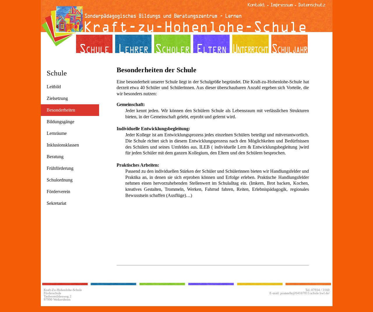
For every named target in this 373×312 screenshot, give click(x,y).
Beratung (55, 156)
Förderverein (58, 191)
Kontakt (256, 5)
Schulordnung (60, 179)
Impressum (281, 5)
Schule (57, 73)
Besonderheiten (61, 109)
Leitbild (54, 86)
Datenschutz (312, 5)
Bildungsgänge (60, 121)
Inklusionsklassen (63, 144)
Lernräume (57, 133)
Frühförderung (60, 168)
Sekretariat (56, 203)
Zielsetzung (57, 98)
